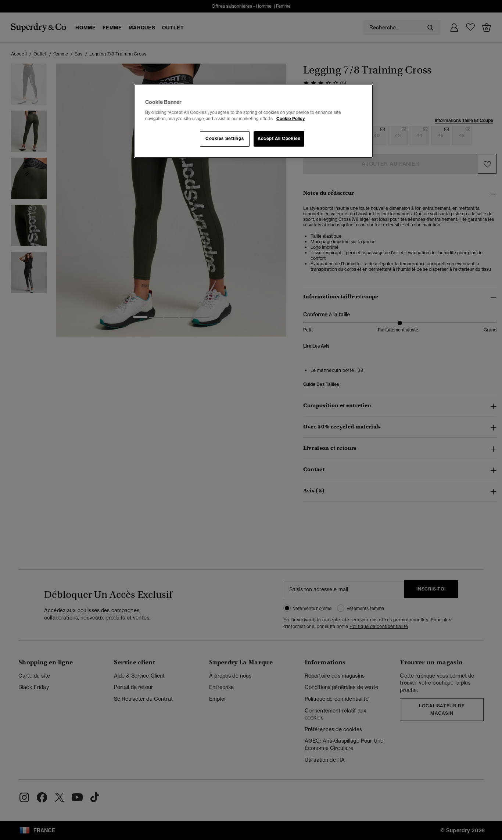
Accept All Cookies (279, 138)
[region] (253, 121)
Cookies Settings (224, 138)
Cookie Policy (290, 118)
